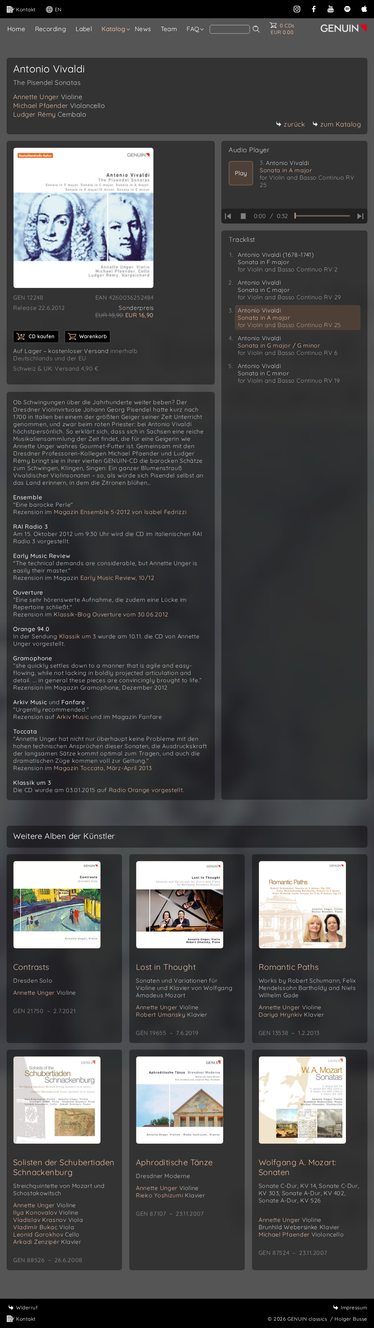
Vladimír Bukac (43, 1227)
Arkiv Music (73, 716)
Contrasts (31, 967)
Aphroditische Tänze (174, 1162)
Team (169, 29)
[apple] (364, 8)
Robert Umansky (171, 1014)
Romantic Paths (289, 967)
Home (16, 29)
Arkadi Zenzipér (47, 1241)
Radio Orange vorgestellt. (146, 790)
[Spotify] (347, 8)
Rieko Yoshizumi (170, 1195)
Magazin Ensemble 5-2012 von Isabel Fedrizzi (120, 511)
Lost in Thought (166, 967)
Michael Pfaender (59, 105)
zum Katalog (340, 124)
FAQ (193, 29)
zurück (294, 124)
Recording (50, 29)
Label (84, 29)
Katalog (113, 29)
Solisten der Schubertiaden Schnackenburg (63, 1167)
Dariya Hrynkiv (291, 1014)
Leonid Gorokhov (46, 1234)
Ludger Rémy (49, 114)
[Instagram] (297, 8)
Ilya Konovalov (46, 1212)
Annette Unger (47, 97)
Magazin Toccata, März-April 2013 (103, 768)
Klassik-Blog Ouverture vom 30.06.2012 (111, 614)
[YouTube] (330, 8)
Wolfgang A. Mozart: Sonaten (297, 1167)
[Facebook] (314, 8)
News (143, 29)
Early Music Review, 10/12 (117, 577)
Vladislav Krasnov (48, 1219)
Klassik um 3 (77, 636)
